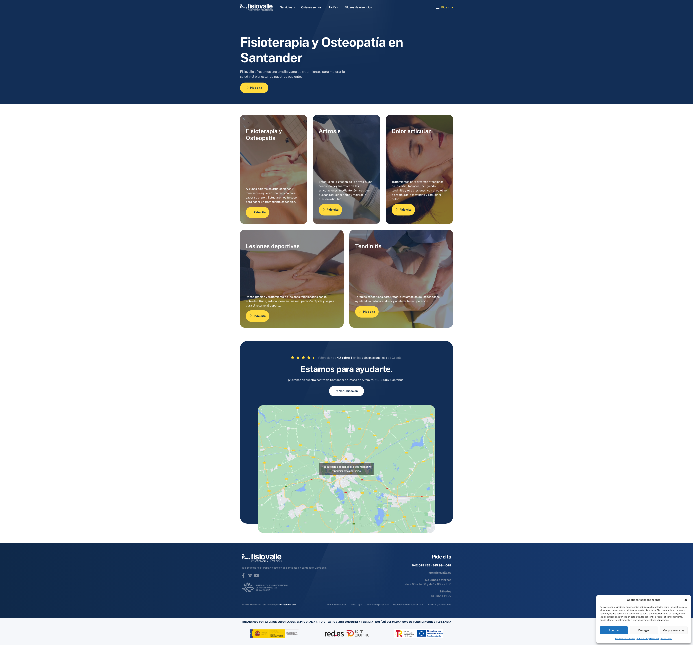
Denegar (643, 630)
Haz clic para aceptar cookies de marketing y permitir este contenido (346, 468)
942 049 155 (421, 565)
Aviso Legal (666, 638)
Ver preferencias (673, 630)
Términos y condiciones (439, 604)
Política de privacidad (648, 638)
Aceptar (614, 630)
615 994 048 (442, 565)
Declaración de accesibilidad (408, 604)
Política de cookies (625, 638)
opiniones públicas (374, 357)
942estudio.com (287, 604)
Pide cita (260, 212)
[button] (686, 600)
